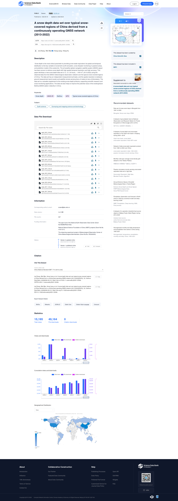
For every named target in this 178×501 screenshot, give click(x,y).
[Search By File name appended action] (98, 127)
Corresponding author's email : (43, 207)
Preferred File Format (98, 480)
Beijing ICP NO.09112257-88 (87, 497)
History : (36, 240)
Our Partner (52, 471)
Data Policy (95, 476)
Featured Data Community (56, 476)
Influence (22, 476)
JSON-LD (57, 304)
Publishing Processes (98, 471)
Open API (116, 471)
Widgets (115, 480)
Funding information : (40, 222)
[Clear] (100, 270)
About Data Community (56, 480)
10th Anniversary (25, 480)
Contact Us (23, 488)
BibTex (38, 304)
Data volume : (38, 212)
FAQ (114, 484)
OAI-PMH (116, 476)
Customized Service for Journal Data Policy (98, 485)
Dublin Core (68, 304)
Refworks (47, 304)
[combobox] (69, 269)
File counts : (37, 217)
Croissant (96, 304)
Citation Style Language (82, 304)
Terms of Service (24, 484)
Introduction (23, 471)
